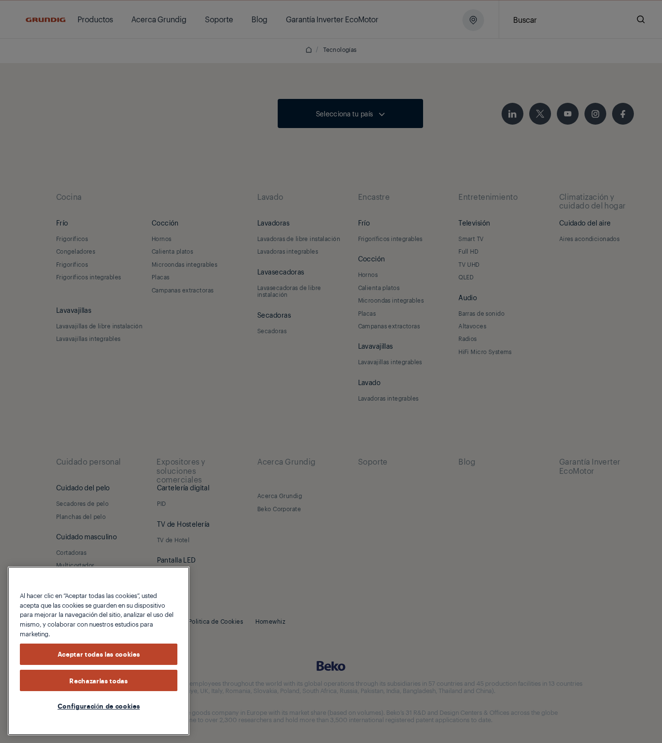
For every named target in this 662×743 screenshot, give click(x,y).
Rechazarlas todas (98, 680)
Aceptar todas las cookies (99, 653)
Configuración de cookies (99, 705)
